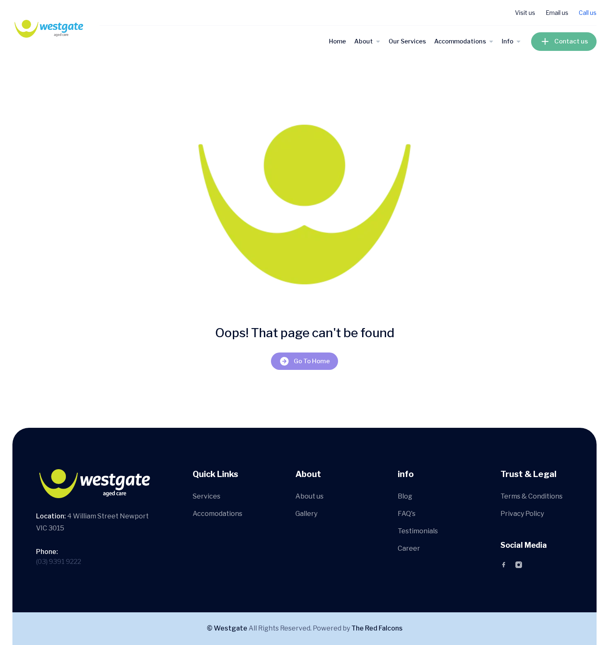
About (363, 41)
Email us (557, 12)
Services (206, 496)
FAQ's (407, 514)
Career (409, 548)
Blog (405, 496)
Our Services (407, 41)
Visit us (525, 12)
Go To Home (312, 361)
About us (309, 496)
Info (507, 41)
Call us (588, 12)
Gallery (306, 514)
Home (337, 41)
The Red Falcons (377, 628)
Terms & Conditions (531, 496)
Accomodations (217, 514)
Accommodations (460, 41)
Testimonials (418, 531)
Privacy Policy (522, 514)
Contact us (571, 41)
